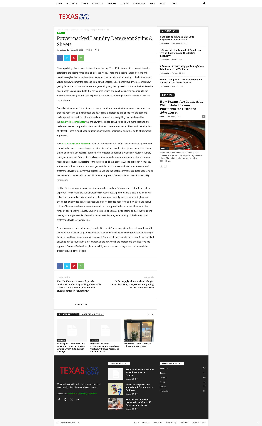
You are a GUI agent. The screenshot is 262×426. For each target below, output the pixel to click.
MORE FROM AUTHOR (92, 314)
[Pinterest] (74, 58)
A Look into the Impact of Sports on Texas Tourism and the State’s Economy (180, 53)
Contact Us (157, 422)
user (162, 117)
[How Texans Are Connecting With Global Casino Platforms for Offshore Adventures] (182, 135)
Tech (152, 3)
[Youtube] (78, 400)
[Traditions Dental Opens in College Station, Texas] (139, 330)
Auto (163, 3)
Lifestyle (97, 3)
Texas (84, 3)
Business (71, 3)
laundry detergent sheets (72, 122)
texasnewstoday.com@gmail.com (82, 394)
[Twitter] (67, 58)
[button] (204, 3)
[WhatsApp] (81, 58)
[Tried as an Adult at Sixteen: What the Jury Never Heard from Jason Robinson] (115, 374)
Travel (174, 3)
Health (112, 3)
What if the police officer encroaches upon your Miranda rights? (181, 81)
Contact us (184, 422)
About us (145, 422)
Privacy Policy (170, 422)
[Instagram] (66, 400)
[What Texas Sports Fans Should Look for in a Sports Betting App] (115, 389)
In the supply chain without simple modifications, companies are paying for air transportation (132, 284)
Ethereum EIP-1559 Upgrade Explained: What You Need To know (182, 68)
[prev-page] (148, 314)
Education (139, 3)
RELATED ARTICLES (68, 314)
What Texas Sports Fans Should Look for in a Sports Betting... (139, 387)
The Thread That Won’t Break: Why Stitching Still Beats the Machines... (138, 402)
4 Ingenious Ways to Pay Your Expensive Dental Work (177, 38)
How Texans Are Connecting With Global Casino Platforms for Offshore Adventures (181, 107)
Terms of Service (199, 422)
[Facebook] (60, 58)
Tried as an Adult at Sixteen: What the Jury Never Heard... (140, 372)
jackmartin (64, 50)
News (59, 3)
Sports (124, 3)
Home (59, 30)
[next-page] (152, 314)
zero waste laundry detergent (76, 143)
